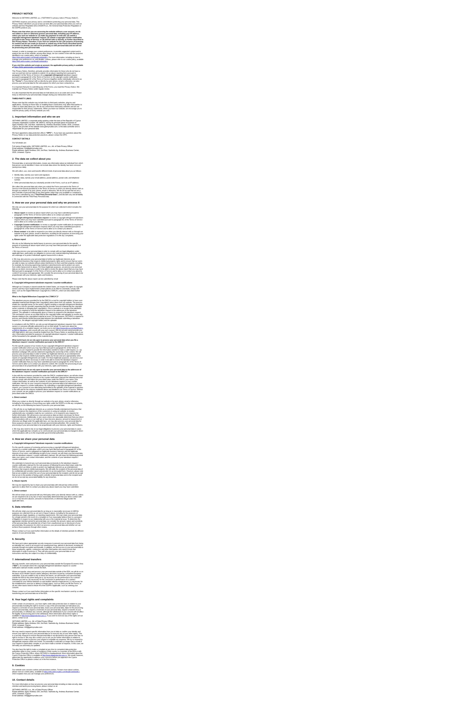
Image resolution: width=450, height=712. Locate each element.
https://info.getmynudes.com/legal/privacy (31, 67)
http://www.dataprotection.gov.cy (34, 616)
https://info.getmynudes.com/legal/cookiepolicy (30, 57)
